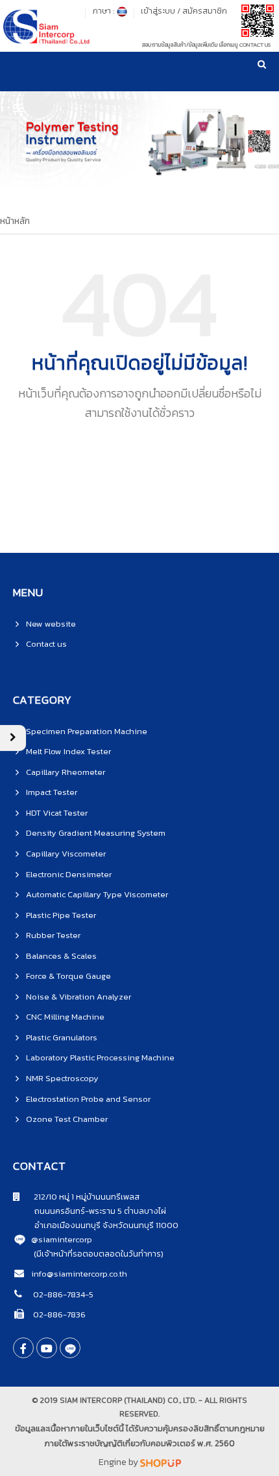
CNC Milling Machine (65, 1017)
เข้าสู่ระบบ (158, 11)
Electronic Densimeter (69, 874)
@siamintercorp (61, 1239)
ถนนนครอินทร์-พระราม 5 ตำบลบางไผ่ (89, 1211)
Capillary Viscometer (66, 853)
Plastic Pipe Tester (61, 915)
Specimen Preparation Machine (86, 731)
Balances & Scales (61, 956)
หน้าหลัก (15, 221)
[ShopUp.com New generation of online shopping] (160, 1462)
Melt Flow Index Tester (68, 751)
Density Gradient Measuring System (95, 833)
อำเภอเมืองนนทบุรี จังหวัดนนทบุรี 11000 (95, 1225)
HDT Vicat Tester (57, 813)
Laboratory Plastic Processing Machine (100, 1057)
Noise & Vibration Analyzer (78, 996)
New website (51, 624)
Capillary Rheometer (65, 772)
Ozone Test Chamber (67, 1119)
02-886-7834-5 (62, 1294)
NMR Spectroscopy (62, 1078)
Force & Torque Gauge (68, 976)
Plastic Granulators (61, 1037)
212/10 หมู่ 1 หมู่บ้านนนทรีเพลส (80, 1197)
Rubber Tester (53, 935)
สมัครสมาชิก (204, 11)
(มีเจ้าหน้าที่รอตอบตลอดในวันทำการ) (99, 1253)
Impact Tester (51, 792)
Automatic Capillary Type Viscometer (97, 894)
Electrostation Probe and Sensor (88, 1099)
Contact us (46, 644)
